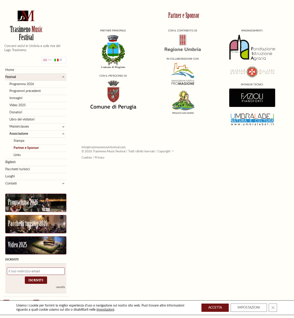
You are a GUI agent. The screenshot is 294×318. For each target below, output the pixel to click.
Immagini (15, 98)
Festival (10, 77)
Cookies (87, 157)
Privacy (100, 157)
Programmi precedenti (25, 91)
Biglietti (10, 162)
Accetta (215, 307)
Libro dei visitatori (21, 119)
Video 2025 (17, 105)
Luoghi (10, 176)
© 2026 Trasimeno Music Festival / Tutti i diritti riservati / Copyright (126, 151)
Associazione (18, 133)
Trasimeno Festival (26, 34)
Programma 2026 (21, 84)
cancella (60, 287)
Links (17, 155)
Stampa (19, 140)
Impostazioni (248, 307)
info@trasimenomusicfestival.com (104, 147)
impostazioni (105, 309)
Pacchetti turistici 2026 (28, 224)
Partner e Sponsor (26, 148)
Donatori (15, 112)
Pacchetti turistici (17, 169)
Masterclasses (19, 126)
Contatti (11, 183)
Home (9, 70)
